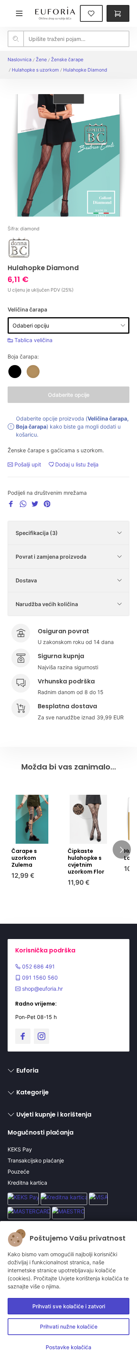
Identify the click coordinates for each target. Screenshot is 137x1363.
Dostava (26, 580)
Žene (41, 59)
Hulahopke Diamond (85, 70)
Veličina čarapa (27, 309)
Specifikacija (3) (37, 533)
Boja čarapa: (23, 356)
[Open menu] (19, 13)
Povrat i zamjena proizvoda (51, 556)
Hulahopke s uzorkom (35, 70)
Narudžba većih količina (47, 604)
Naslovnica (20, 59)
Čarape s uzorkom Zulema (24, 858)
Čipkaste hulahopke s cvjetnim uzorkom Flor (86, 861)
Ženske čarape (67, 59)
